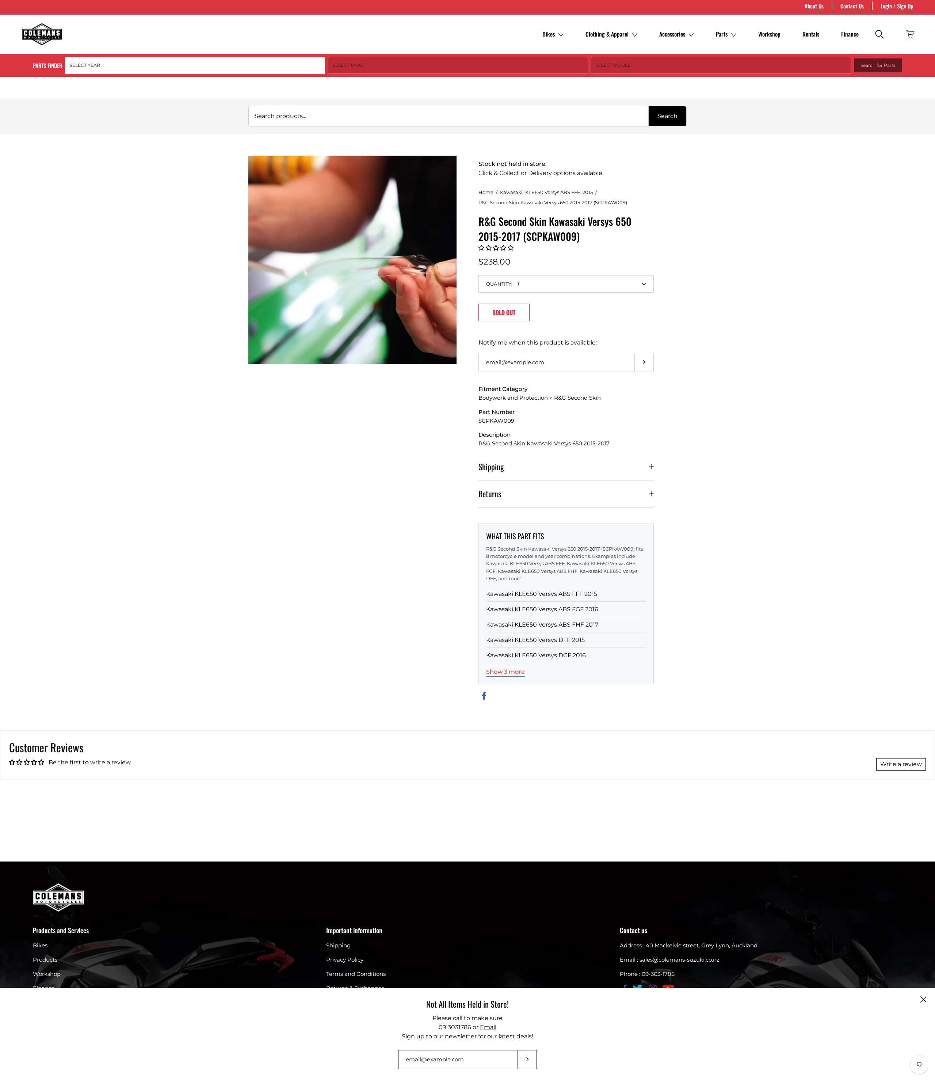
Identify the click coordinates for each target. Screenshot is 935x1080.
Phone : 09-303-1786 (647, 973)
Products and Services (61, 930)
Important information (354, 930)
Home (485, 192)
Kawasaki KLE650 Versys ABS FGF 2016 (542, 609)
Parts (722, 34)
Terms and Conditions (356, 973)
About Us (814, 6)
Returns (489, 493)
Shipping (491, 466)
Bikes (548, 34)
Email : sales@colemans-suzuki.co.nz (670, 959)
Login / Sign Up (897, 6)
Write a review (901, 764)
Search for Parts (878, 65)
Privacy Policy (344, 959)
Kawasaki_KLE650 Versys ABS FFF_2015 (546, 192)
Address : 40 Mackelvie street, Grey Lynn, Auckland (688, 945)
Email (488, 1027)
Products (45, 959)
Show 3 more (505, 671)
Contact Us (852, 6)
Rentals (810, 34)
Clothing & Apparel (607, 34)
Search (667, 116)
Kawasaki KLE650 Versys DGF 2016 (536, 655)
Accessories (672, 34)
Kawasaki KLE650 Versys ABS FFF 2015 (541, 593)
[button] (496, 247)
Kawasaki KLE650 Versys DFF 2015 (535, 639)
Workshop (769, 34)
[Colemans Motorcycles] (42, 34)
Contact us (633, 930)
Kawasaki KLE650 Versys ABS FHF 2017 (542, 624)
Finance (850, 34)
